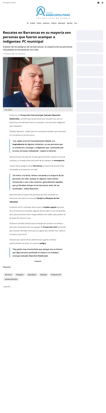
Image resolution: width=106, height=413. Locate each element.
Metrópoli (61, 23)
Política (54, 23)
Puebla (32, 23)
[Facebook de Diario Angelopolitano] (98, 2)
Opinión (70, 23)
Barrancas (8, 275)
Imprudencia (32, 275)
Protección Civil (56, 275)
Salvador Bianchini (11, 279)
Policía (39, 23)
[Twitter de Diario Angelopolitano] (102, 3)
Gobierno (46, 23)
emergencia (19, 275)
